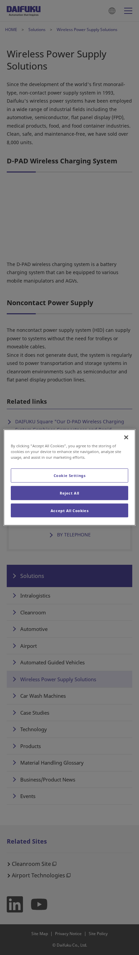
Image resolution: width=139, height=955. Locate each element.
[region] (69, 477)
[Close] (126, 437)
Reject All (69, 492)
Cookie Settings (70, 475)
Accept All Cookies (69, 510)
